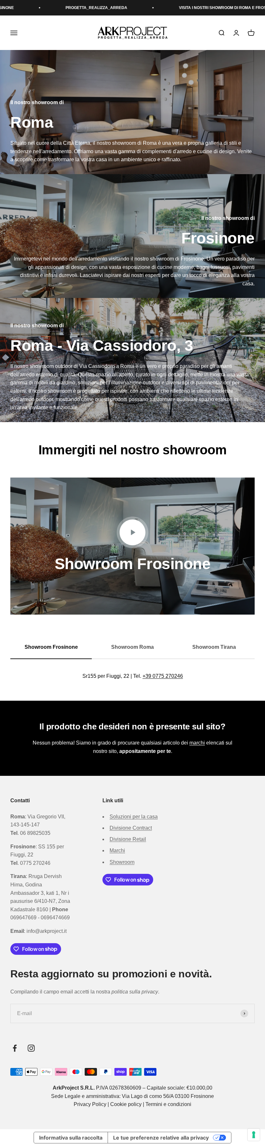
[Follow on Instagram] (31, 1048)
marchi (197, 743)
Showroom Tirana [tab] (214, 647)
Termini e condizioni (168, 1104)
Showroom (122, 862)
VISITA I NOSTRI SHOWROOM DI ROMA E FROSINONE (186, 7)
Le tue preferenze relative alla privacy (161, 1137)
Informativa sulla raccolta (70, 1137)
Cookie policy (126, 1104)
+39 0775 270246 (163, 676)
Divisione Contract (131, 828)
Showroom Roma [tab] (132, 647)
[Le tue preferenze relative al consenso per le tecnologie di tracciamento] (254, 1135)
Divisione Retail (128, 839)
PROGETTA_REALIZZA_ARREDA (54, 7)
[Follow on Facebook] (14, 1048)
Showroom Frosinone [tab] (51, 647)
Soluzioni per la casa (134, 816)
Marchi (117, 850)
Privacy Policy (90, 1104)
